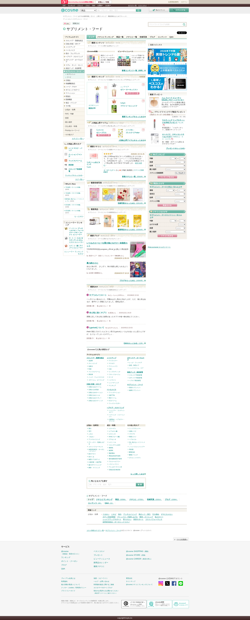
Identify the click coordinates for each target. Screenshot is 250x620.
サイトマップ (130, 581)
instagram (160, 583)
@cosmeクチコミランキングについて (139, 584)
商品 (121, 499)
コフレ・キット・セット (74, 65)
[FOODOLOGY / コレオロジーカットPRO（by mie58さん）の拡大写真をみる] (123, 200)
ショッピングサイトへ (132, 93)
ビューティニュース (102, 559)
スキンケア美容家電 (135, 375)
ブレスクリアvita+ (133, 133)
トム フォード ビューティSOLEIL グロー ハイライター (173, 99)
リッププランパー (135, 428)
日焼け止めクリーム (95, 387)
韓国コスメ (132, 436)
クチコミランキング (105, 37)
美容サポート (138, 519)
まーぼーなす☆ (109, 170)
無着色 (111, 447)
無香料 (111, 450)
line (180, 583)
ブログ (87, 5)
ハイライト (112, 380)
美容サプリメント (135, 387)
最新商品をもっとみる (131, 230)
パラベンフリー (114, 464)
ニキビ (91, 434)
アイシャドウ (113, 366)
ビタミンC (112, 434)
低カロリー (159, 517)
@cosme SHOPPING (138, 551)
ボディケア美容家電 (135, 378)
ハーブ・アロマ (71, 87)
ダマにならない (167, 514)
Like (67, 23)
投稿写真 (143, 37)
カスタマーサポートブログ (103, 588)
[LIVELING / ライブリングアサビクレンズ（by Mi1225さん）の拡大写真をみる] (138, 200)
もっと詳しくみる (137, 474)
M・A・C (72, 238)
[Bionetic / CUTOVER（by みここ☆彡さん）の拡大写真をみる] (108, 200)
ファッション (70, 93)
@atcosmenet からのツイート (159, 247)
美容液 (91, 374)
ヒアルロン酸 (113, 431)
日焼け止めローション (96, 392)
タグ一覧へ (79, 179)
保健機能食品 (70, 83)
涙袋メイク (132, 431)
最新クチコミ (99, 566)
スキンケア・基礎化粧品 (95, 358)
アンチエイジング (94, 439)
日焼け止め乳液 (94, 389)
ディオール (73, 228)
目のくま (91, 456)
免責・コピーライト (101, 578)
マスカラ (112, 363)
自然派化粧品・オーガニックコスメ (116, 522)
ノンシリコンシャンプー (137, 446)
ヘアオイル (132, 439)
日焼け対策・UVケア (94, 384)
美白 (90, 428)
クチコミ (136, 499)
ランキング (71, 5)
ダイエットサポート (73, 90)
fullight (122, 103)
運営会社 (129, 578)
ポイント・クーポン (69, 561)
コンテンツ (162, 37)
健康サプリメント (135, 390)
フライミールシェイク (128, 106)
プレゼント (98, 555)
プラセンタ (112, 439)
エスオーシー (94, 105)
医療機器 (69, 99)
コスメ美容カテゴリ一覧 (95, 530)
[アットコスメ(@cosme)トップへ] (69, 11)
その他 (68, 106)
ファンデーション (114, 392)
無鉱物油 (112, 453)
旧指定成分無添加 (114, 469)
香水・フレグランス (73, 53)
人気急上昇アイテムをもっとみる (131, 140)
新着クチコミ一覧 (133, 177)
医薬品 (68, 96)
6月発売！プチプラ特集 (72, 205)
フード (69, 77)
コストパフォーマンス (96, 446)
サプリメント (71, 74)
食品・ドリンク (71, 103)
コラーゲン (112, 428)
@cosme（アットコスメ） (142, 530)
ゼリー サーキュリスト (129, 90)
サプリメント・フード (85, 29)
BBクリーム (112, 398)
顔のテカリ (92, 454)
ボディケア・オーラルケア (74, 61)
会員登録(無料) (173, 2)
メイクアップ (111, 358)
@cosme (70, 552)
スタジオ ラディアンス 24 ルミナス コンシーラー (76, 240)
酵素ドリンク (133, 455)
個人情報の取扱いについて (70, 584)
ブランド (80, 5)
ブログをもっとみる (132, 280)
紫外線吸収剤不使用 (115, 459)
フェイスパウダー (114, 403)
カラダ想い (130, 130)
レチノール (112, 442)
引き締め (155, 514)
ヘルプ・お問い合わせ (101, 581)
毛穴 (90, 431)
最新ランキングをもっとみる (133, 117)
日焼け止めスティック (96, 400)
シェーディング (114, 382)
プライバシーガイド (68, 591)
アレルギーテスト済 (115, 467)
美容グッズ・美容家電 (135, 372)
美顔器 (131, 449)
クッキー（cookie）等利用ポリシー (73, 588)
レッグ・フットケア (135, 362)
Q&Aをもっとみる (134, 343)
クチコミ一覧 (131, 37)
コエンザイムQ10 (114, 445)
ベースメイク (111, 390)
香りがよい (127, 519)
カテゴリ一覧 (132, 5)
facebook (174, 583)
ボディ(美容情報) (109, 517)
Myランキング (159, 154)
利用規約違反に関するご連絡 (104, 584)
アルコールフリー (114, 461)
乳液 (90, 369)
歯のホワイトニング (95, 465)
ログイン (184, 2)
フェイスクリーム (94, 371)
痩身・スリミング (94, 467)
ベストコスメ (142, 5)
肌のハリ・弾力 (145, 514)
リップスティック (114, 371)
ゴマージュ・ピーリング (96, 380)
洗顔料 (91, 360)
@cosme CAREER (139, 559)
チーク (111, 377)
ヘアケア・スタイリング (115, 408)
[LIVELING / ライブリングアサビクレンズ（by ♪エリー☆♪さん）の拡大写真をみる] (94, 200)
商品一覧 (120, 37)
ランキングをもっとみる (73, 175)
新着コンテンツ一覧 (133, 70)
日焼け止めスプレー (95, 398)
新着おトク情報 (103, 2)
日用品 (68, 80)
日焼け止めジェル (94, 395)
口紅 (110, 369)
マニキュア (112, 385)
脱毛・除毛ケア (134, 365)
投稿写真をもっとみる (131, 203)
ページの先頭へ (182, 539)
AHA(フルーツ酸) (114, 436)
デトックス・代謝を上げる (127, 517)
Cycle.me (100, 130)
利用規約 (64, 581)
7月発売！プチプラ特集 (72, 193)
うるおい (91, 436)
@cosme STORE (136, 555)
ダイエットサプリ (135, 457)
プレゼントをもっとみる (175, 148)
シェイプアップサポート (112, 519)
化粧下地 (112, 395)
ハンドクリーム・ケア (136, 368)
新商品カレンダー (101, 563)
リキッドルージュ (114, 374)
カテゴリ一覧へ (78, 139)
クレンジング (93, 363)
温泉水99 (92, 108)
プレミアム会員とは (68, 578)
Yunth (89, 167)
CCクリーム (113, 400)
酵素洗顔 (132, 452)
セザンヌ (72, 246)
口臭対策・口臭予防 (95, 462)
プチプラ (132, 434)
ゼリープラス (101, 133)
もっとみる (78, 216)
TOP (64, 5)
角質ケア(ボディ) (94, 459)
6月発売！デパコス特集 (72, 210)
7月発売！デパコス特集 (72, 187)
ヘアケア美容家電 (135, 380)
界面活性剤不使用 (114, 456)
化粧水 (91, 366)
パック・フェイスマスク (96, 377)
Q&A (93, 5)
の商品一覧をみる (165, 187)
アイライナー (113, 360)
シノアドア (124, 87)
